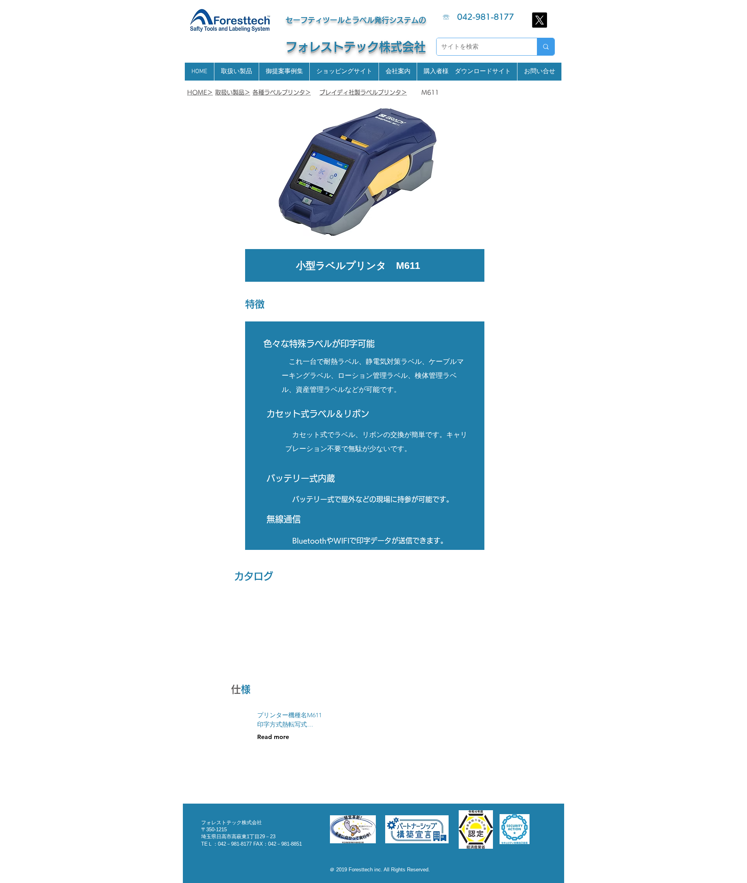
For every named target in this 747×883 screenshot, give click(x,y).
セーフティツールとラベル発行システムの (356, 20)
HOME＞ (200, 92)
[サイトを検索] (545, 46)
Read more (273, 737)
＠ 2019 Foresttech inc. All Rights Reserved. (380, 869)
